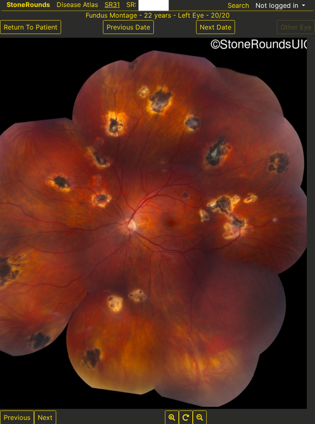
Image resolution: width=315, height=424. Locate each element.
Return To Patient (30, 27)
